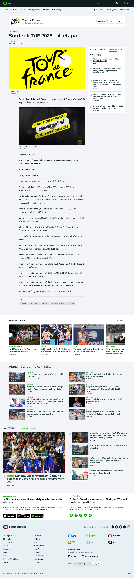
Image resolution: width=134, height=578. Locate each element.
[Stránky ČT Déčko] (71, 543)
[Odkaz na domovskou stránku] (12, 3)
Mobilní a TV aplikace (10, 559)
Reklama (37, 539)
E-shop (5, 556)
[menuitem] (7, 10)
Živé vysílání (7, 539)
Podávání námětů (40, 556)
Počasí (5, 552)
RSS (129, 573)
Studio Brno (38, 542)
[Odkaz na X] (80, 515)
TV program (7, 536)
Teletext (6, 546)
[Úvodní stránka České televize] (15, 527)
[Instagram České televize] (112, 527)
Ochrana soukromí (29, 573)
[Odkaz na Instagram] (71, 515)
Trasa (111, 21)
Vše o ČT (6, 562)
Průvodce (101, 21)
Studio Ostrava (39, 546)
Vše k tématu (120, 320)
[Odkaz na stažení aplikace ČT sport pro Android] (23, 516)
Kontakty (37, 562)
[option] (78, 563)
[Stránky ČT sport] (92, 536)
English (19, 573)
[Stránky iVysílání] (114, 536)
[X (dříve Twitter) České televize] (124, 527)
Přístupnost (41, 573)
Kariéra (36, 552)
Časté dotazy (38, 559)
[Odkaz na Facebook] (76, 515)
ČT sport (12, 42)
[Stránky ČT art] (90, 543)
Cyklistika (13, 31)
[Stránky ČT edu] (112, 543)
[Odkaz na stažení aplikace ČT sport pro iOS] (9, 516)
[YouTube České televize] (120, 527)
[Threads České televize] (129, 527)
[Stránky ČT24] (72, 536)
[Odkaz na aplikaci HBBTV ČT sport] (37, 516)
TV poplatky (7, 542)
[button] (52, 126)
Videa (119, 21)
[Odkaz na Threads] (90, 515)
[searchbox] (105, 3)
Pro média (37, 536)
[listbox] (87, 564)
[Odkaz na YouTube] (85, 515)
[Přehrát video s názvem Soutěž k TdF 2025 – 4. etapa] (52, 126)
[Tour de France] (47, 68)
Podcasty (6, 549)
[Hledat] (117, 3)
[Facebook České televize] (116, 527)
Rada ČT (36, 549)
